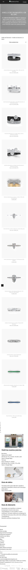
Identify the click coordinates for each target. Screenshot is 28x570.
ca (3, 1)
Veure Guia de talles (7, 490)
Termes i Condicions (5, 562)
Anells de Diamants (6, 37)
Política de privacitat (10, 560)
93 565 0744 (3, 557)
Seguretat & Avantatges (6, 532)
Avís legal (2, 560)
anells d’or (7, 22)
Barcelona (2, 544)
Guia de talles (3, 531)
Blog (1, 539)
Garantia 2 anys (4, 524)
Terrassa (2, 545)
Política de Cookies (21, 560)
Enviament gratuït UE (5, 519)
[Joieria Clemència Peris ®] (14, 1)
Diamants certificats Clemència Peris (11, 518)
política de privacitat (12, 554)
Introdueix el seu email (5, 549)
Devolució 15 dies (4, 523)
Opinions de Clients (5, 536)
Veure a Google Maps (7, 458)
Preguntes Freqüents (5, 534)
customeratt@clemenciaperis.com (8, 559)
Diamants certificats (5, 528)
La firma (2, 541)
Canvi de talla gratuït (5, 521)
